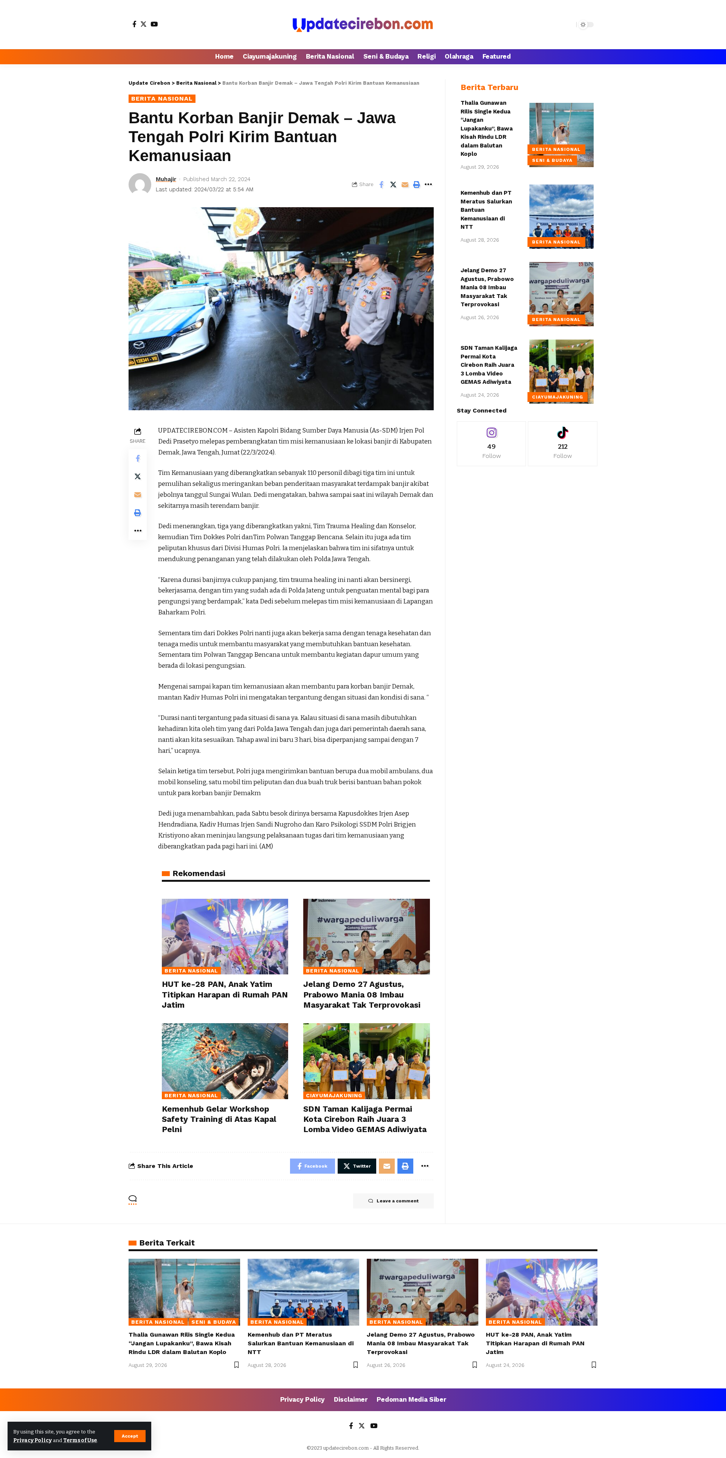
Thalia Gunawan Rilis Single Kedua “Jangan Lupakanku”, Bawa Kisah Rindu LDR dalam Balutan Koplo (487, 128)
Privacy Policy (32, 1440)
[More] (428, 184)
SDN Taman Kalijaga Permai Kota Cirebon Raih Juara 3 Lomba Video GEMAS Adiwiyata (365, 1119)
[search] (568, 24)
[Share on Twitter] (393, 184)
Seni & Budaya (552, 160)
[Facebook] (134, 24)
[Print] (416, 184)
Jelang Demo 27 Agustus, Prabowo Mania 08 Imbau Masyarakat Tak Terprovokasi (361, 994)
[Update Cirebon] (363, 24)
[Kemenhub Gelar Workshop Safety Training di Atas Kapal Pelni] (225, 1061)
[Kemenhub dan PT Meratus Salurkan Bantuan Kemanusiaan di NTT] (561, 217)
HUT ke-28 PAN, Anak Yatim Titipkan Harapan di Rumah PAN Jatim (225, 994)
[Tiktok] (562, 443)
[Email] (405, 184)
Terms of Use (80, 1440)
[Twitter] (143, 24)
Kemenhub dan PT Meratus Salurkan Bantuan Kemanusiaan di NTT (301, 1343)
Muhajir (166, 179)
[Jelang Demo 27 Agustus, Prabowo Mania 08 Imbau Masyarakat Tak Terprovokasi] (366, 937)
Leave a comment (398, 1201)
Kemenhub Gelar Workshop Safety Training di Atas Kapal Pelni (219, 1119)
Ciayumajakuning (334, 1095)
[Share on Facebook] (381, 184)
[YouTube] (154, 24)
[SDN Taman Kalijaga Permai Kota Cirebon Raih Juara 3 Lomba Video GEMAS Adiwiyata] (366, 1061)
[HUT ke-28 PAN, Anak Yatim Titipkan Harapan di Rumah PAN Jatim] (225, 937)
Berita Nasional (162, 98)
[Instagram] (491, 443)
